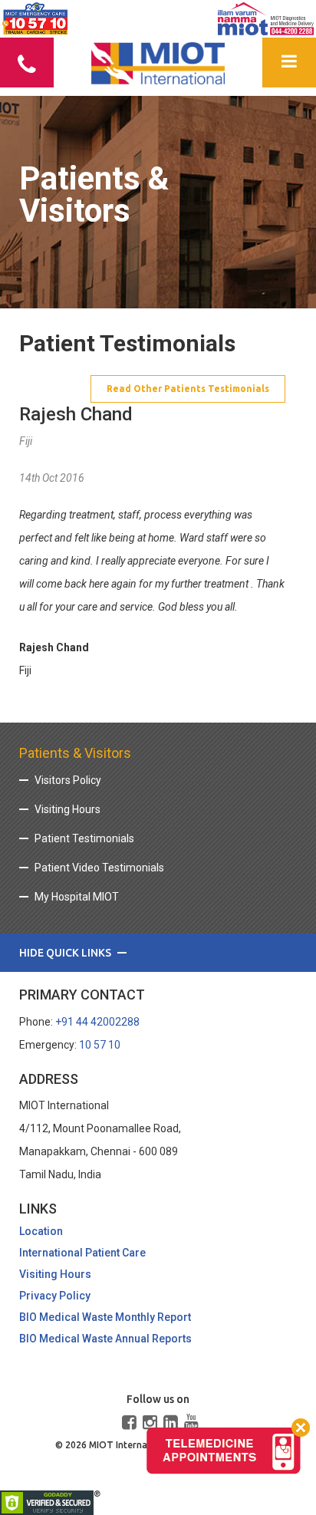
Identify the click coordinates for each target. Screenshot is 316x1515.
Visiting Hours (67, 809)
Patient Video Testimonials (99, 867)
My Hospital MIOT (77, 897)
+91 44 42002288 (97, 1022)
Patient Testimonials (84, 838)
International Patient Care (82, 1253)
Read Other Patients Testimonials (188, 389)
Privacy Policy (55, 1295)
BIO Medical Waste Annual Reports (105, 1338)
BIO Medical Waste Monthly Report (105, 1317)
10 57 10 (99, 1045)
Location (41, 1231)
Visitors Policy (68, 780)
